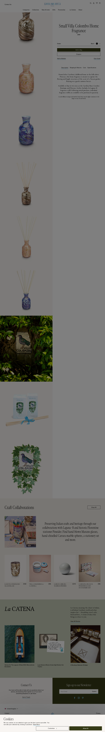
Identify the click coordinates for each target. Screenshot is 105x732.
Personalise (61, 10)
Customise (51, 728)
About (80, 10)
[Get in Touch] (26, 691)
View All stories (75, 621)
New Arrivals (46, 10)
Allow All (85, 728)
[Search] (90, 3)
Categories (26, 10)
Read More (36, 724)
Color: (59, 43)
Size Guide (97, 58)
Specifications (91, 68)
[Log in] (93, 3)
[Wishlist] (97, 3)
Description (64, 68)
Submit (94, 691)
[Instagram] (79, 698)
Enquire (78, 54)
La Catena (73, 10)
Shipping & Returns (76, 68)
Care (84, 68)
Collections (35, 10)
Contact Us (8, 4)
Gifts (53, 10)
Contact (7, 713)
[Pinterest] (83, 698)
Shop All (93, 507)
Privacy (98, 713)
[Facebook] (75, 698)
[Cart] (99, 3)
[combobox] (11, 708)
